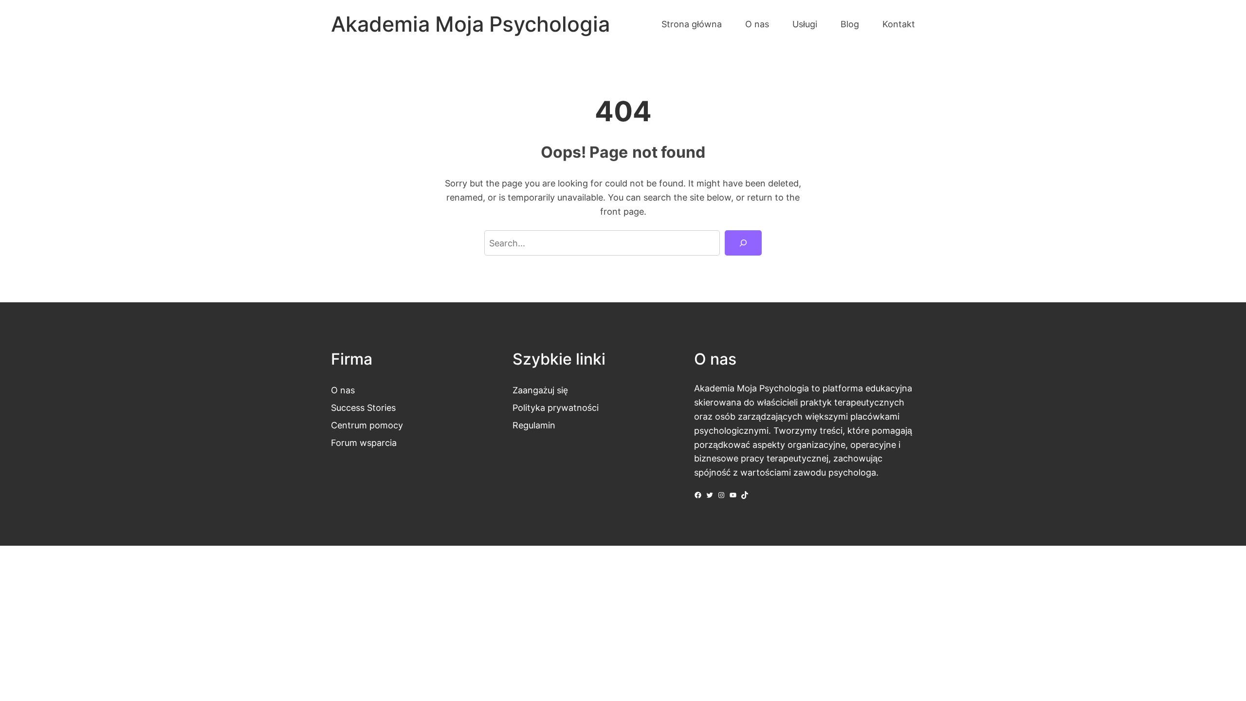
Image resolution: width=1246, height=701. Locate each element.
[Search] (743, 243)
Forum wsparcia (364, 442)
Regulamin (534, 425)
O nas (343, 390)
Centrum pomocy (367, 425)
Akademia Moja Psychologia (470, 24)
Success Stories (363, 407)
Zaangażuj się (540, 390)
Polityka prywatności (556, 407)
